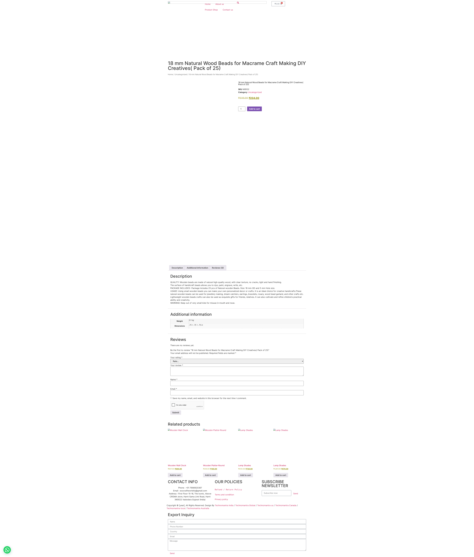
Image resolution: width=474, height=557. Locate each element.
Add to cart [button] (175, 475)
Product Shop (211, 10)
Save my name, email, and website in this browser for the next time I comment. (210, 398)
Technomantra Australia (198, 508)
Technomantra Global (245, 505)
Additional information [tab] (197, 268)
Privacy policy (222, 499)
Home (207, 4)
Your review (176, 365)
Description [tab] (177, 268)
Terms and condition (224, 494)
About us (219, 4)
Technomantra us (265, 505)
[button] (7, 550)
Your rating (176, 357)
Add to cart (254, 109)
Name (173, 379)
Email (173, 389)
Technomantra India (224, 505)
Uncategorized (181, 74)
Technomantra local (176, 508)
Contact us (228, 10)
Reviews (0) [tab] (218, 268)
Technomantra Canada (285, 505)
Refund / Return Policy (228, 489)
